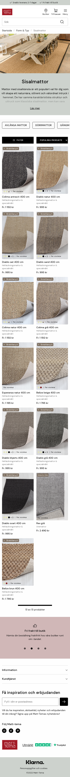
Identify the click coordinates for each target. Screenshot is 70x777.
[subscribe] (64, 702)
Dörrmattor (43, 125)
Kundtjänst (9, 679)
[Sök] (62, 22)
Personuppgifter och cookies (33, 768)
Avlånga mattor (16, 125)
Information (9, 670)
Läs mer (35, 108)
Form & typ (22, 30)
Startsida (7, 30)
